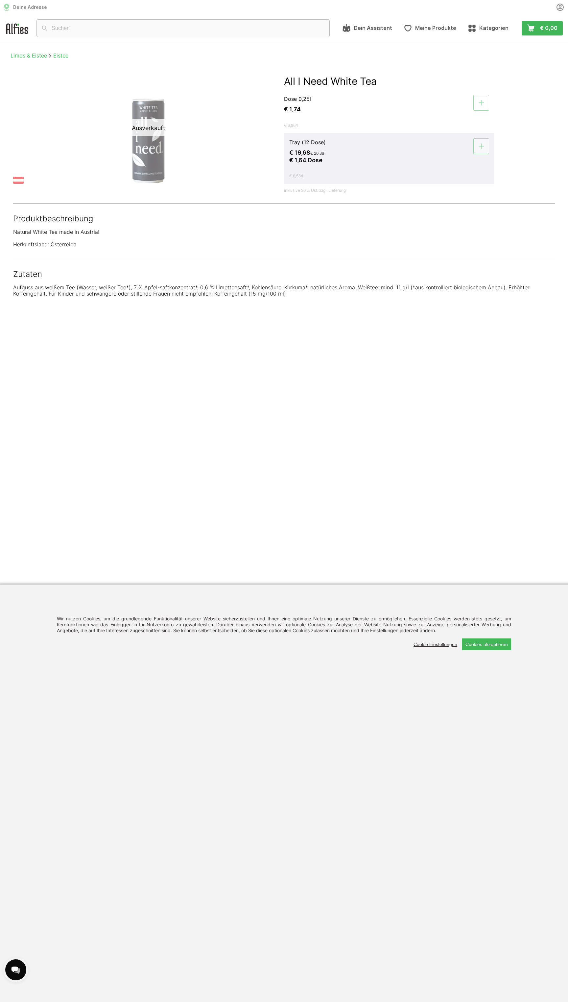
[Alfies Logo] (17, 28)
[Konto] (560, 7)
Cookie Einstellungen (435, 644)
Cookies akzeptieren (486, 644)
